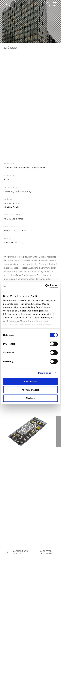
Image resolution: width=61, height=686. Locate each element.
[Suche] (48, 4)
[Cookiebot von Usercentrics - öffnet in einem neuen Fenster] (45, 286)
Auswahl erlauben (30, 390)
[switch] (54, 343)
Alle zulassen (30, 381)
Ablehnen (30, 398)
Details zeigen (45, 373)
